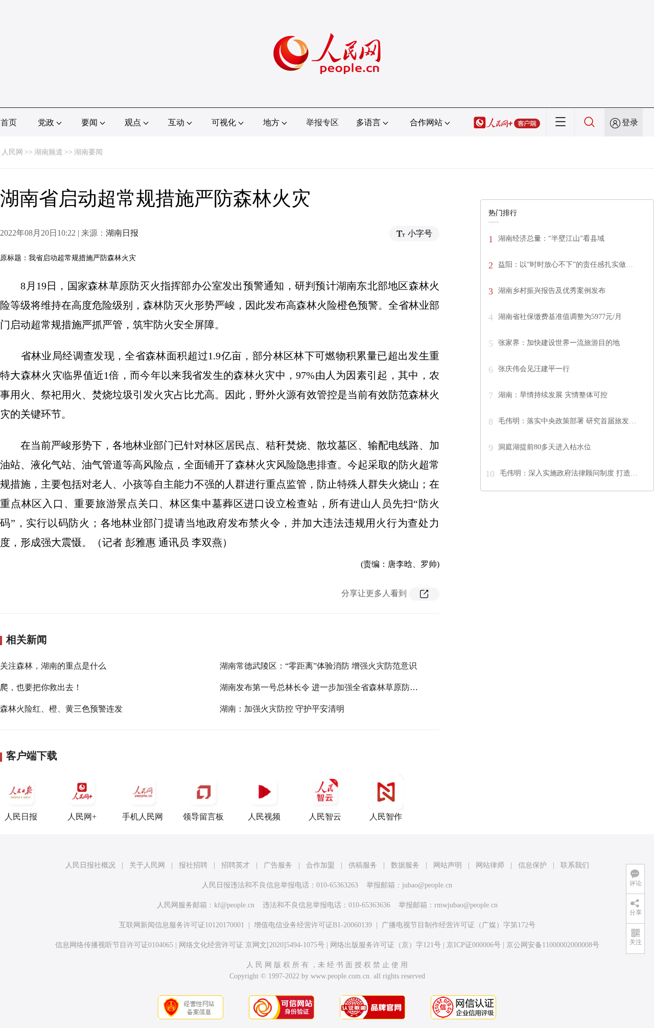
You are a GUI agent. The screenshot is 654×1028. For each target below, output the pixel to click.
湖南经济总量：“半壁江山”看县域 (551, 238)
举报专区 (322, 122)
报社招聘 (193, 865)
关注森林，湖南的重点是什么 (53, 665)
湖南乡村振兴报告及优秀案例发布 (551, 290)
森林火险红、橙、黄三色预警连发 (61, 708)
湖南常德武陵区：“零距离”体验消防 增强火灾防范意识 (318, 665)
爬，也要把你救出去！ (41, 687)
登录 (630, 122)
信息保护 (532, 865)
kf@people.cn (234, 905)
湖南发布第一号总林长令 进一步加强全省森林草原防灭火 (323, 687)
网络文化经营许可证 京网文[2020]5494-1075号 (251, 945)
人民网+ (82, 816)
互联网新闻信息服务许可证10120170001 (181, 925)
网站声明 (447, 865)
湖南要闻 (88, 152)
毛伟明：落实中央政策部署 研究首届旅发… (567, 421)
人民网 (12, 152)
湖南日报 (122, 233)
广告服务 (278, 865)
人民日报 (21, 816)
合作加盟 (320, 865)
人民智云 (325, 816)
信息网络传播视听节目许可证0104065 (114, 945)
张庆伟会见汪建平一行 (534, 369)
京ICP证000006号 (474, 945)
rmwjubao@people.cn (466, 905)
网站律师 (490, 865)
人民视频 (264, 816)
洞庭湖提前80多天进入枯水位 (544, 447)
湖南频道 (48, 152)
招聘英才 (235, 865)
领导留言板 (203, 816)
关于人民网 (147, 865)
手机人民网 (142, 816)
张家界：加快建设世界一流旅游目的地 (559, 343)
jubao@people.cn (427, 885)
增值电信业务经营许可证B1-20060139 (313, 925)
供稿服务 (362, 865)
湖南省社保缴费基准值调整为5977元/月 (560, 317)
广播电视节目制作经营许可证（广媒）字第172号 (458, 925)
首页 (9, 122)
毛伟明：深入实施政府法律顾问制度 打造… (569, 473)
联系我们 (574, 865)
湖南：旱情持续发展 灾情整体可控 (553, 395)
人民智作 (385, 816)
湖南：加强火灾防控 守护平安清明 (282, 708)
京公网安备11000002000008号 (552, 945)
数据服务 (405, 865)
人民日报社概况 (90, 865)
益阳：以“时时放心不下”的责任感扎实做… (565, 264)
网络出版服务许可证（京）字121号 (385, 945)
